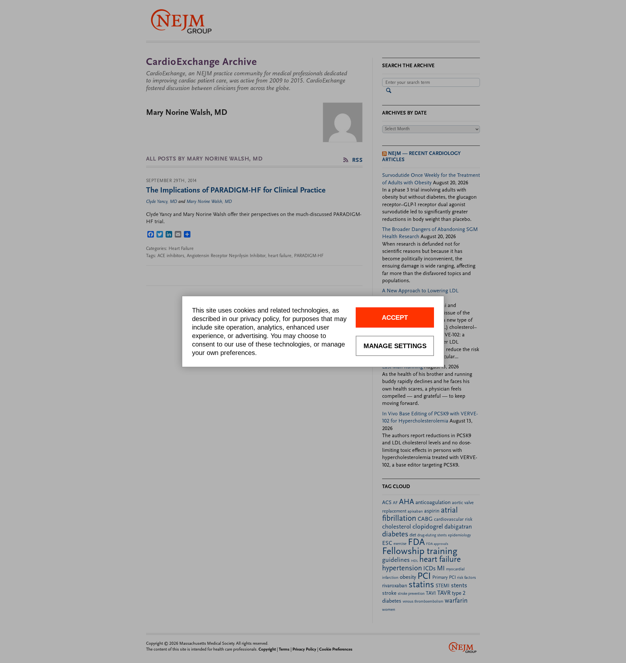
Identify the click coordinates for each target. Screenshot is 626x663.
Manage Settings (395, 345)
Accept (395, 317)
